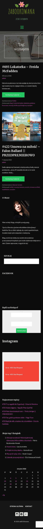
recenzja (11, 105)
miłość (11, 187)
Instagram (17, 514)
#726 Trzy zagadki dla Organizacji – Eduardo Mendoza (20, 404)
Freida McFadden (18, 103)
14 (27, 481)
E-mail (21, 320)
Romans (22, 187)
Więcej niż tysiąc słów (13, 454)
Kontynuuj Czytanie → (13, 95)
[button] (22, 27)
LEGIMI (26, 514)
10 (5, 481)
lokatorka (26, 103)
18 (10, 484)
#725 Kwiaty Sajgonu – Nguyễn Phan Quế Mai (17, 408)
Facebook (21, 514)
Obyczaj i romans (17, 185)
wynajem (29, 105)
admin (4, 78)
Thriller (14, 101)
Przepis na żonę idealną (14, 450)
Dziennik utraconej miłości (15, 457)
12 (16, 481)
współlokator (5, 189)
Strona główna (16, 506)
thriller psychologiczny (20, 105)
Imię (21, 311)
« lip (3, 495)
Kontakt (28, 506)
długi (11, 103)
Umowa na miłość (35, 187)
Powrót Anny (11, 447)
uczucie (27, 187)
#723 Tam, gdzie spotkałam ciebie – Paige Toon (17, 418)
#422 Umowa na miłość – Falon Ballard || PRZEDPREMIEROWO (21, 151)
